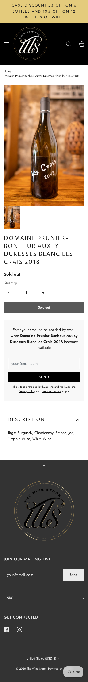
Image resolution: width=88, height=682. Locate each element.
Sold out (44, 307)
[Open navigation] (6, 43)
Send (73, 574)
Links (8, 598)
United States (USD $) (41, 658)
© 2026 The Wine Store (31, 669)
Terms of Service (51, 391)
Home (7, 71)
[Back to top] (44, 465)
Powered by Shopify (60, 669)
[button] (12, 218)
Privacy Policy (27, 391)
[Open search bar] (68, 43)
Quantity (10, 283)
